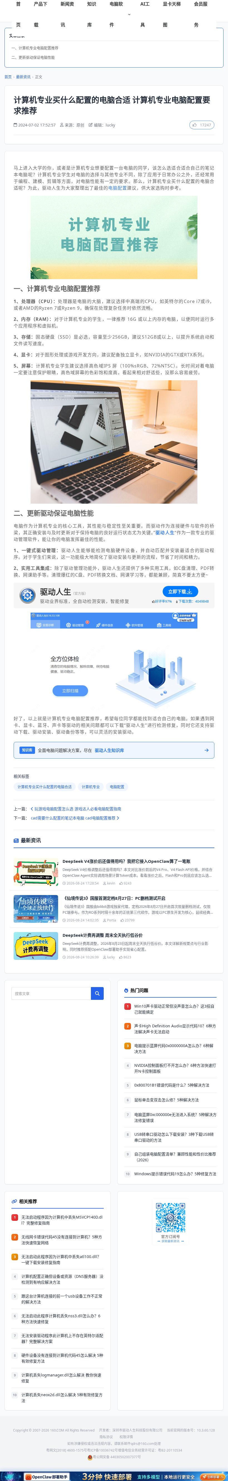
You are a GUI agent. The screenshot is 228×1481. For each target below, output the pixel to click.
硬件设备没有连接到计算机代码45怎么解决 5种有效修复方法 (62, 1358)
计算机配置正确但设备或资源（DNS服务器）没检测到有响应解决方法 (62, 1279)
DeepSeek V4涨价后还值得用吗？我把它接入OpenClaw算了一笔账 (126, 861)
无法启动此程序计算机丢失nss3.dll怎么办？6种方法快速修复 (60, 1318)
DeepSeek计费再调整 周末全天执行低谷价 (103, 935)
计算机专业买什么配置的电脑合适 (45, 786)
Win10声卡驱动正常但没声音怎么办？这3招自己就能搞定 (174, 1009)
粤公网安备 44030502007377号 (117, 1457)
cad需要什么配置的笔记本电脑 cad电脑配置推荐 (74, 818)
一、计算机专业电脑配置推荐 (34, 47)
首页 (8, 76)
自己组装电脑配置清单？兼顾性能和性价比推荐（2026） (175, 1156)
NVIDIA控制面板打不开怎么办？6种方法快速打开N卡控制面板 (175, 1068)
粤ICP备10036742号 (102, 1450)
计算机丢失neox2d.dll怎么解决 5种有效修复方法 (62, 1397)
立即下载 (177, 591)
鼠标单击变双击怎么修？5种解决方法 (166, 1099)
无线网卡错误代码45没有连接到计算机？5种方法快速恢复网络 (61, 1239)
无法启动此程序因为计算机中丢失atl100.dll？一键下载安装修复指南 (61, 1259)
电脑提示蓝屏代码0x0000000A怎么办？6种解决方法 (173, 1048)
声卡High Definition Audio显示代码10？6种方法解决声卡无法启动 (175, 1028)
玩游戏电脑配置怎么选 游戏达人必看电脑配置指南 (77, 808)
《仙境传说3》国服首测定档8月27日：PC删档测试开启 (114, 898)
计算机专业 (91, 786)
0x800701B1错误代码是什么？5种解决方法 (171, 1085)
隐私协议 (106, 1437)
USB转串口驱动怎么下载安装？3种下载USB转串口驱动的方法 (174, 1137)
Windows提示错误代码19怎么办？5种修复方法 (175, 1173)
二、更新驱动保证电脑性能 (33, 57)
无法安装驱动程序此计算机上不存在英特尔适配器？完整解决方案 (62, 1338)
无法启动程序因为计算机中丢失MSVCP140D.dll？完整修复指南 (62, 1220)
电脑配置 (117, 188)
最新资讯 (23, 76)
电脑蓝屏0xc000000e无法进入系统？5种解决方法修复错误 (175, 1117)
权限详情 (126, 1437)
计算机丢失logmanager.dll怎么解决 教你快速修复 (61, 1377)
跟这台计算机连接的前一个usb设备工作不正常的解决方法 (61, 1298)
